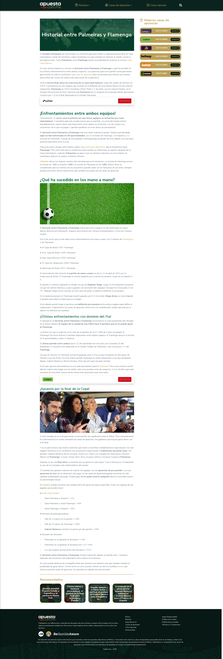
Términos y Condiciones (171, 625)
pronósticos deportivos (94, 147)
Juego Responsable (169, 617)
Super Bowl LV (131, 622)
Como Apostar (158, 5)
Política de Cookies (169, 619)
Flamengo (127, 239)
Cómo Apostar (131, 627)
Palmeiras (103, 366)
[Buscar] (180, 5)
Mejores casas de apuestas (156, 22)
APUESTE (125, 101)
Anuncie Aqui (130, 630)
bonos (121, 566)
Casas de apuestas (132, 625)
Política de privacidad (170, 622)
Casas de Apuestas (119, 5)
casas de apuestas (83, 74)
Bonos (127, 617)
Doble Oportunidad (50, 493)
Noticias (83, 5)
